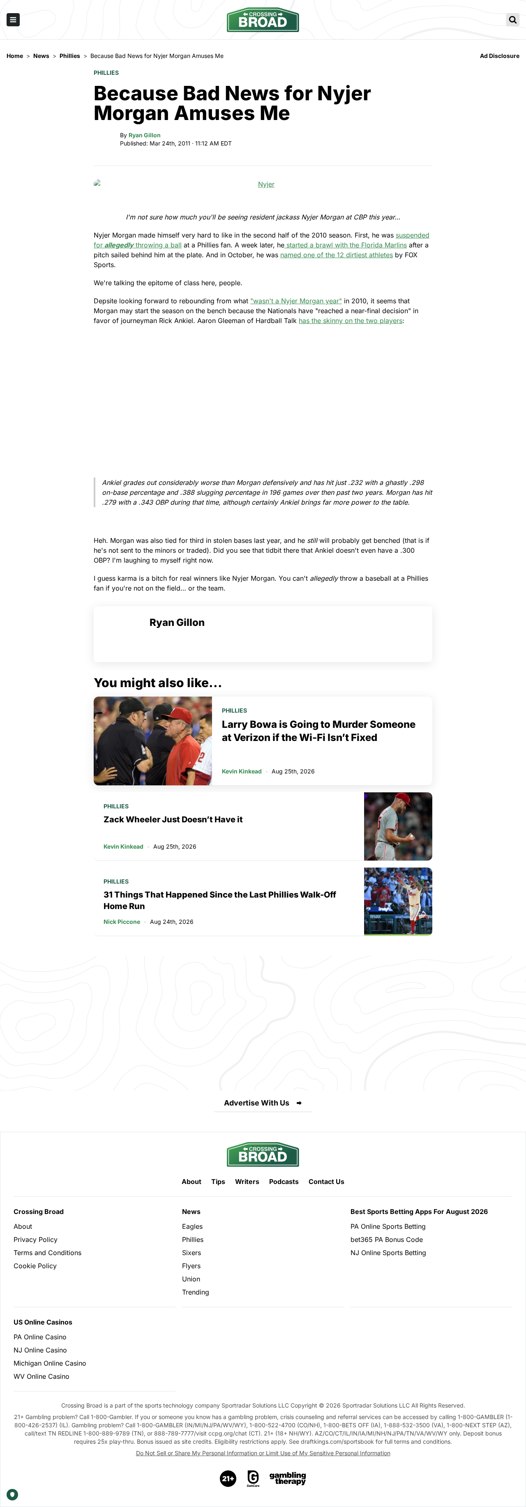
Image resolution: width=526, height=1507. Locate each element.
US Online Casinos (43, 1322)
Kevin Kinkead (242, 771)
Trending (195, 1292)
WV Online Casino (41, 1376)
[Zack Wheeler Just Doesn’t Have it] (398, 826)
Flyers (191, 1266)
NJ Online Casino (40, 1350)
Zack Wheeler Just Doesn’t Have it (173, 819)
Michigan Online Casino (50, 1363)
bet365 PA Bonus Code (387, 1239)
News (191, 1211)
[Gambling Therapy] (288, 1479)
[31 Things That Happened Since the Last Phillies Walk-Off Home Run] (398, 902)
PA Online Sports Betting (388, 1226)
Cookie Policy (35, 1266)
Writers (247, 1181)
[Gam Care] (253, 1478)
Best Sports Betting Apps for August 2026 (419, 1211)
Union (191, 1279)
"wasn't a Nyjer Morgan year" (296, 301)
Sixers (191, 1253)
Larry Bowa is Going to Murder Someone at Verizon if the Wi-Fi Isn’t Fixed (318, 730)
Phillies (106, 72)
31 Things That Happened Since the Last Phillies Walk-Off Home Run (220, 900)
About (191, 1181)
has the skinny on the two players (350, 320)
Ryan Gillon (145, 135)
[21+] (228, 1478)
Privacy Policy (36, 1239)
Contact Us (326, 1181)
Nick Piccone (122, 921)
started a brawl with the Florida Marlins (345, 245)
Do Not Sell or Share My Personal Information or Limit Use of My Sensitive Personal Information (263, 1452)
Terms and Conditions (47, 1253)
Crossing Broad (39, 1211)
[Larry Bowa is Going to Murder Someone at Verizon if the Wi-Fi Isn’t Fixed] (153, 741)
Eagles (192, 1226)
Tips (218, 1181)
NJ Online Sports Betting (388, 1253)
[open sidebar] (13, 19)
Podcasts (284, 1181)
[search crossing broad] (512, 19)
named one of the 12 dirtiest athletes (336, 255)
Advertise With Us (256, 1103)
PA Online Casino (40, 1337)
